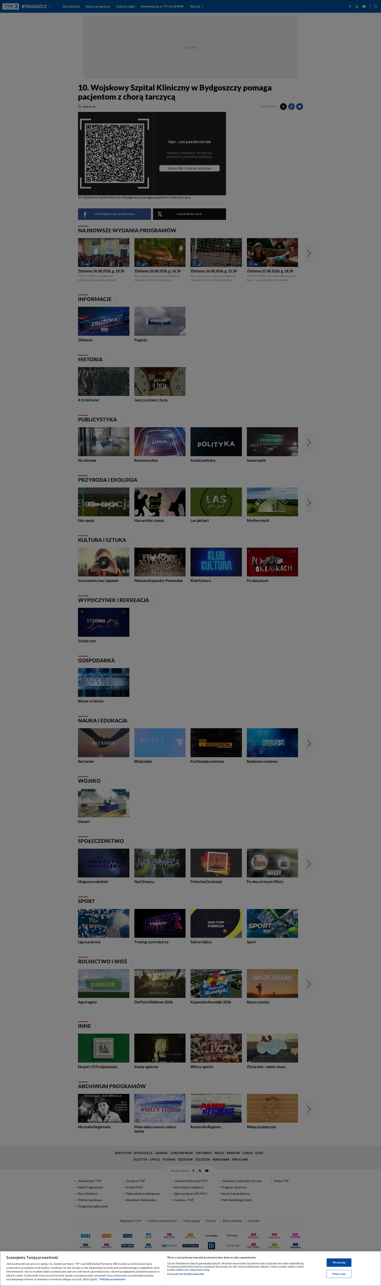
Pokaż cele (339, 1273)
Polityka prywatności (113, 1279)
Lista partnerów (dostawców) (185, 1273)
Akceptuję (339, 1262)
